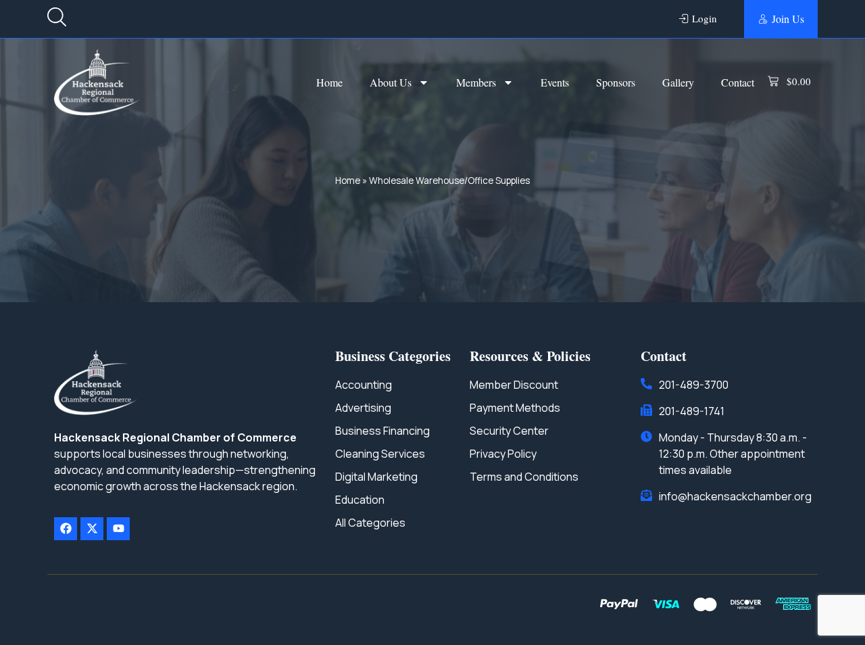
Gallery (678, 82)
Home (329, 82)
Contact (737, 82)
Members (476, 82)
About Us (391, 82)
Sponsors (615, 82)
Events (555, 82)
